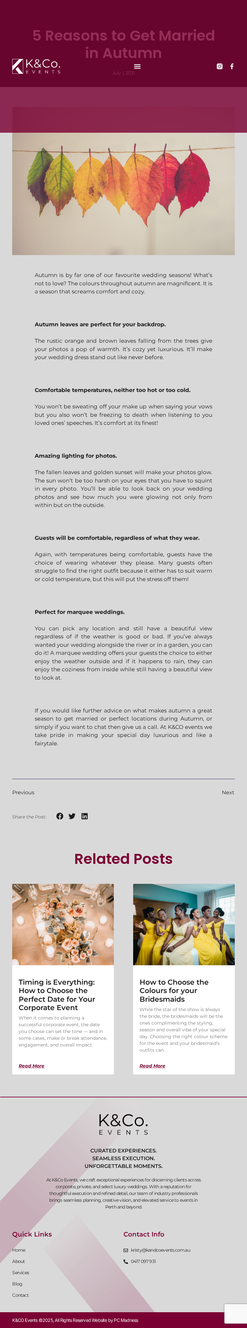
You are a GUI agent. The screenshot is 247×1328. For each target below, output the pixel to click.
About (18, 1261)
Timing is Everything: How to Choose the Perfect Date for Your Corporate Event (57, 995)
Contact (20, 1295)
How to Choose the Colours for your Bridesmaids (174, 991)
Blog (17, 1284)
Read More (31, 1066)
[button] (137, 66)
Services (20, 1272)
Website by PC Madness (115, 1320)
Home (18, 1250)
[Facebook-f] (232, 66)
